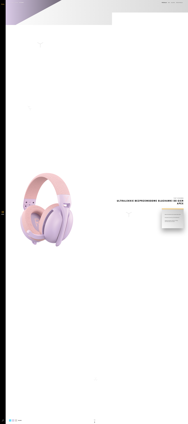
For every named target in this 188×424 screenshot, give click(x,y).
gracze (13, 2)
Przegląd (164, 2)
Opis (169, 2)
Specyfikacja (179, 2)
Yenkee (9, 2)
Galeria (173, 2)
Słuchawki (16, 2)
